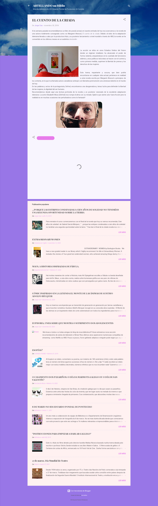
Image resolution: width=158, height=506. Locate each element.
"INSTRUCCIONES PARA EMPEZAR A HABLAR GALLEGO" (61, 433)
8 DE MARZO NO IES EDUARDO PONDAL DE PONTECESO (62, 406)
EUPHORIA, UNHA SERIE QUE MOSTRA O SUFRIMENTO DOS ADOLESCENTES (72, 323)
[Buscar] (129, 6)
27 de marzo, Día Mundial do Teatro (50, 460)
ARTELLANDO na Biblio (49, 5)
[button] (124, 20)
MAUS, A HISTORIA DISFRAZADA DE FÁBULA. (55, 266)
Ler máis (122, 232)
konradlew (84, 495)
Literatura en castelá (45, 138)
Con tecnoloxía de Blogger (80, 491)
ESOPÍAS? (37, 350)
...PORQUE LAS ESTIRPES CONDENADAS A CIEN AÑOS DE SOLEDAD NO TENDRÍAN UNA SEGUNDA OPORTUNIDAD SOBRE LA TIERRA (75, 211)
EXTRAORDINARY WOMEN (46, 239)
